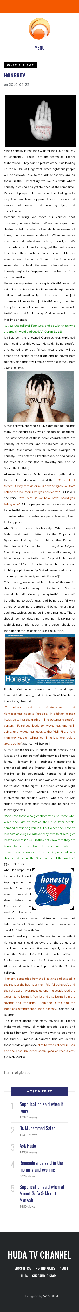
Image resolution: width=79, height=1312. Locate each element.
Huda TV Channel (39, 1254)
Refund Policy (45, 1268)
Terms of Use (22, 1268)
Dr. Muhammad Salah (37, 1127)
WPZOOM (50, 1296)
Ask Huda (28, 1145)
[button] (39, 48)
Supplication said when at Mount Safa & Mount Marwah (42, 1193)
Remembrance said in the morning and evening (41, 1166)
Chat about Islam (44, 1276)
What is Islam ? (20, 65)
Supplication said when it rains (42, 1107)
